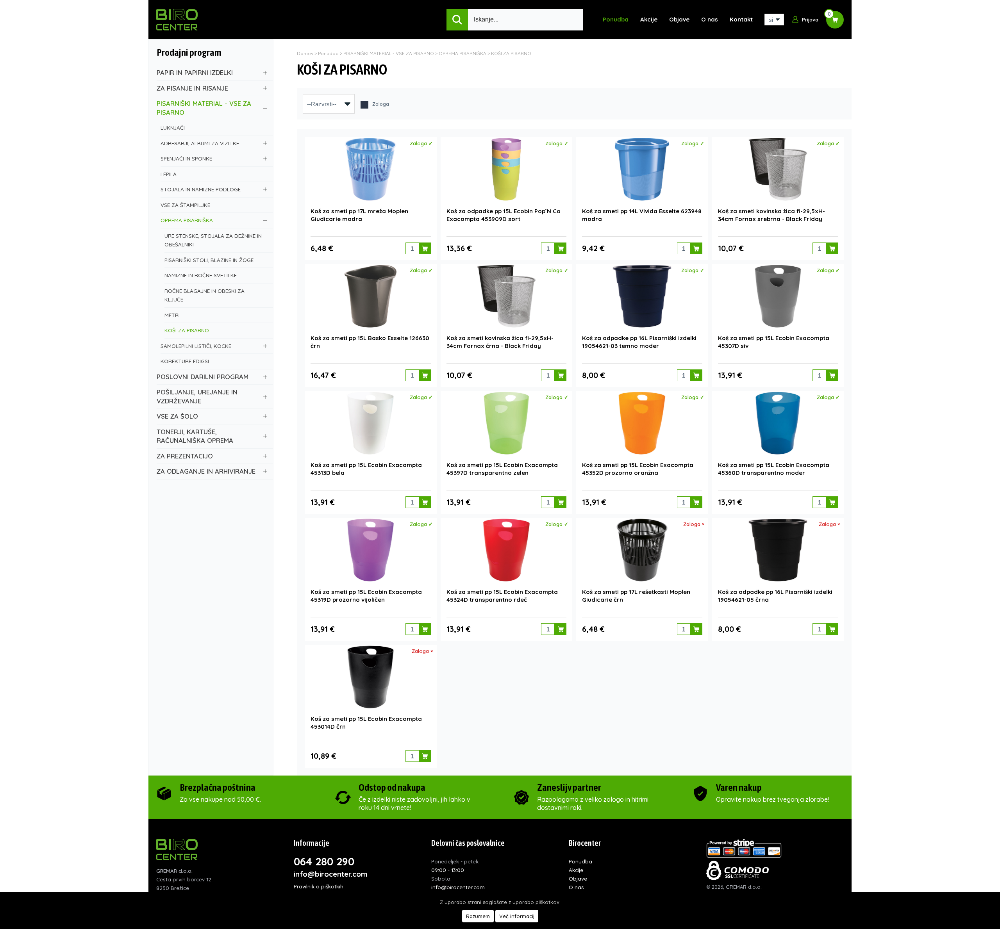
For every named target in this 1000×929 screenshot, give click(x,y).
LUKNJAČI (173, 127)
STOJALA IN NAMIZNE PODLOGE (201, 189)
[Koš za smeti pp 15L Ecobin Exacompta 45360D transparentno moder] (778, 423)
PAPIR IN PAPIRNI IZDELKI (195, 72)
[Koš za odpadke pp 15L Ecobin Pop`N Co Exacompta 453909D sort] (506, 169)
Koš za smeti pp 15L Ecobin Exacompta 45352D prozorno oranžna (637, 468)
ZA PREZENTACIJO (185, 456)
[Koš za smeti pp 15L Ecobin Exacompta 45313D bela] (370, 423)
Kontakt (741, 19)
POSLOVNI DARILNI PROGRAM (202, 377)
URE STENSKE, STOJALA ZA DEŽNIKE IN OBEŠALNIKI (213, 240)
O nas (709, 19)
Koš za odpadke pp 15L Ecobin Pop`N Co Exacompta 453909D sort (503, 215)
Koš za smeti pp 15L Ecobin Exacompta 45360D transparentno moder (773, 468)
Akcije (648, 19)
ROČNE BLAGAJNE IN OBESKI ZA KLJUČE (204, 295)
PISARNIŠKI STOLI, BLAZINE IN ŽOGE (209, 260)
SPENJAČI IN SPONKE (186, 158)
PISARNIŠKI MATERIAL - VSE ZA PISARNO (204, 107)
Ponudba (616, 19)
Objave (679, 19)
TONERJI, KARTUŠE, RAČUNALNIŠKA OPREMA (195, 436)
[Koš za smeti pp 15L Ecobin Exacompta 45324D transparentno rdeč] (506, 550)
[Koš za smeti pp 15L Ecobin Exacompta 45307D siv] (778, 296)
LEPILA (169, 174)
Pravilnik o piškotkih (318, 886)
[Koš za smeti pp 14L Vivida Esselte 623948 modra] (642, 169)
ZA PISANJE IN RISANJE (192, 88)
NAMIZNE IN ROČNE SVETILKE (200, 275)
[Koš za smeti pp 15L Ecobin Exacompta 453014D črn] (370, 677)
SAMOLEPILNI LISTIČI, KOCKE (196, 345)
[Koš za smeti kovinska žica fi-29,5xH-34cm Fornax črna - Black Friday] (506, 296)
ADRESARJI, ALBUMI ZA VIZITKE (200, 143)
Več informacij (516, 916)
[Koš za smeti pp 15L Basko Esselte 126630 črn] (370, 296)
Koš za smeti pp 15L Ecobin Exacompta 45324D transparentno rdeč (502, 595)
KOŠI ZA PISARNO (186, 330)
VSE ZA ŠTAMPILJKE (185, 204)
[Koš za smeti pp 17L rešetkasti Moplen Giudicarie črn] (642, 550)
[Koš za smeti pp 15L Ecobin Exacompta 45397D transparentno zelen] (506, 423)
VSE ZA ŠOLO (177, 416)
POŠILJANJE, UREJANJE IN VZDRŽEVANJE (197, 396)
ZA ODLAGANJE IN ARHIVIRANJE (206, 471)
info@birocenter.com (331, 874)
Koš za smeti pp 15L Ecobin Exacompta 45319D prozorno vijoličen (366, 595)
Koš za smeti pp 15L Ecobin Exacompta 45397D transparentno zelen (502, 468)
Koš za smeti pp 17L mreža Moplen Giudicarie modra (359, 215)
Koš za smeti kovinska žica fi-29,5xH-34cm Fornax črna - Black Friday (500, 341)
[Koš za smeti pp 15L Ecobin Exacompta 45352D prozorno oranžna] (642, 423)
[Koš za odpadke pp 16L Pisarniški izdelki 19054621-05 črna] (778, 550)
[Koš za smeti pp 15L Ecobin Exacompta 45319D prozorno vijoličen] (370, 550)
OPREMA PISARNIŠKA (187, 220)
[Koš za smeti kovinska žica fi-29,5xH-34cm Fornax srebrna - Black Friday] (778, 169)
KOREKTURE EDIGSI (185, 361)
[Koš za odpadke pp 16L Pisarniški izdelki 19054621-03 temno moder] (642, 296)
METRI (172, 315)
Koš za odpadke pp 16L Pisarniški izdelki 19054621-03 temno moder (639, 341)
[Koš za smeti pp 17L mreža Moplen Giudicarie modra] (370, 169)
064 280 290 (324, 861)
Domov (305, 53)
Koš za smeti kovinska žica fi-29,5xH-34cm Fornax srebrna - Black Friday (771, 215)
